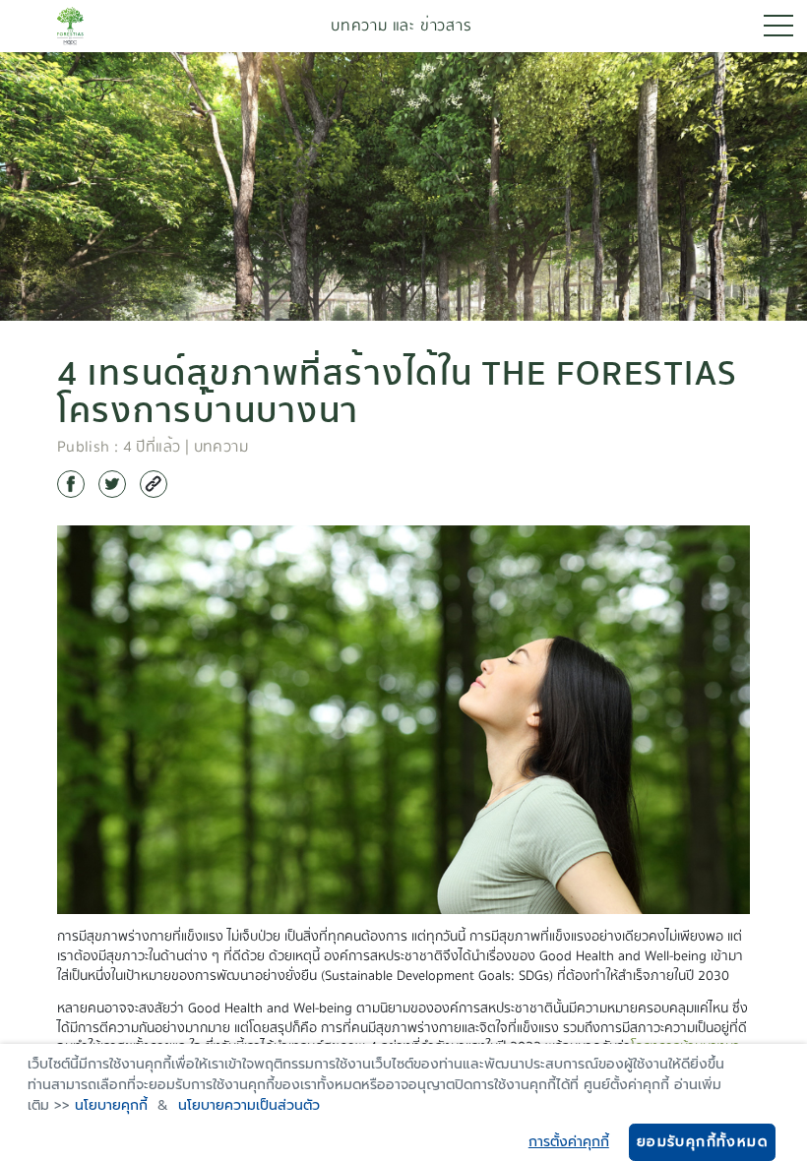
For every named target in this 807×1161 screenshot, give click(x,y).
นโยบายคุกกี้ (111, 1105)
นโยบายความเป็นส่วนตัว (249, 1105)
